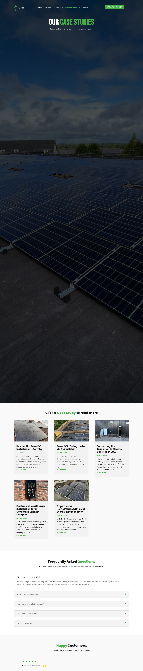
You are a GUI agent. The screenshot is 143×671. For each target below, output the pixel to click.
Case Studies (71, 8)
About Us (59, 8)
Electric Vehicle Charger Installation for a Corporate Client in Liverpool (30, 510)
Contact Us (83, 8)
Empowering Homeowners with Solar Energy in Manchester (71, 508)
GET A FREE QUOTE (114, 7)
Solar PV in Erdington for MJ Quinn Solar (71, 448)
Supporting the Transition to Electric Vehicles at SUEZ (109, 449)
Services (47, 8)
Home (39, 8)
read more (21, 470)
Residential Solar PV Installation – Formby (29, 448)
